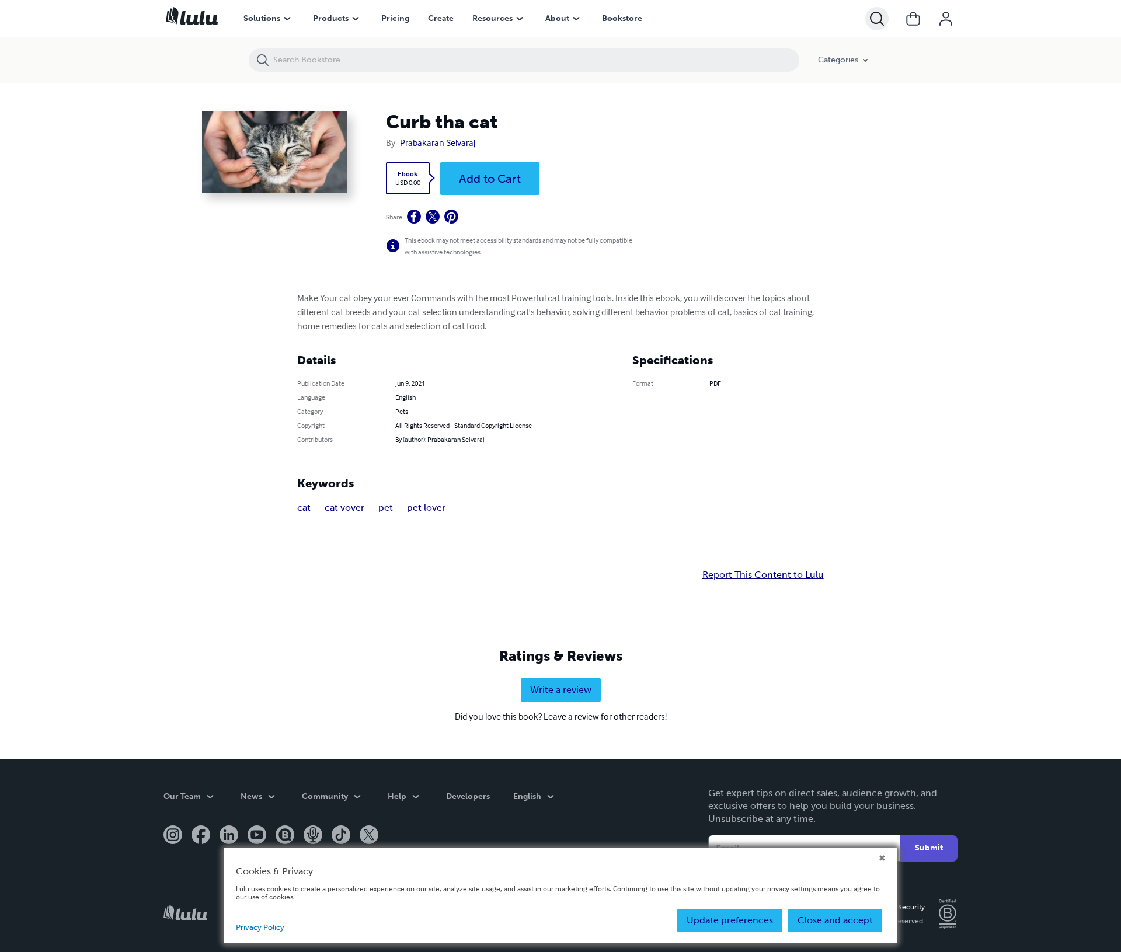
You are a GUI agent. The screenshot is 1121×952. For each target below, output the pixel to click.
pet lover (426, 507)
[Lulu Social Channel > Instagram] (172, 835)
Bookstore (622, 18)
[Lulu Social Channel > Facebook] (201, 835)
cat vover (344, 507)
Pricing (395, 18)
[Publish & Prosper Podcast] (313, 835)
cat (304, 507)
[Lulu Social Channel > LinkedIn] (229, 835)
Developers (468, 796)
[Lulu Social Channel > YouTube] (257, 835)
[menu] (287, 19)
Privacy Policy (260, 927)
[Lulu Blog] (285, 835)
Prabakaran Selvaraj (437, 142)
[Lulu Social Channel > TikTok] (341, 835)
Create (441, 18)
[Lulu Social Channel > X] (369, 835)
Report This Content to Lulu (763, 575)
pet (385, 507)
